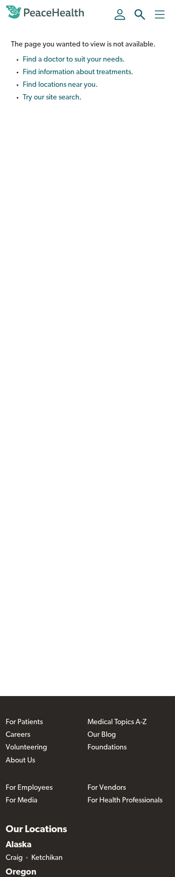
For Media (21, 800)
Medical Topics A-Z (117, 722)
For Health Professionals (125, 800)
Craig (14, 858)
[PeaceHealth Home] (46, 12)
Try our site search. (52, 97)
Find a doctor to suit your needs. (74, 60)
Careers (18, 735)
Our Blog (102, 735)
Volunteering (26, 747)
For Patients (24, 722)
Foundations (107, 747)
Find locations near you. (60, 85)
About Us (20, 761)
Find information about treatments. (78, 72)
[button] (140, 14)
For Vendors (107, 788)
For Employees (29, 788)
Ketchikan (47, 858)
